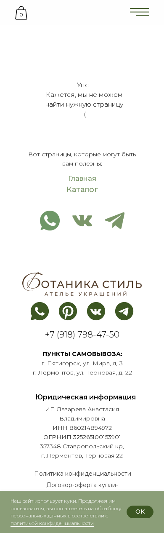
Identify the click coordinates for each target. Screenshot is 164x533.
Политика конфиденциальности (82, 473)
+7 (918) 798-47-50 (82, 334)
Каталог (82, 189)
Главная (82, 178)
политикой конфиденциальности (52, 523)
